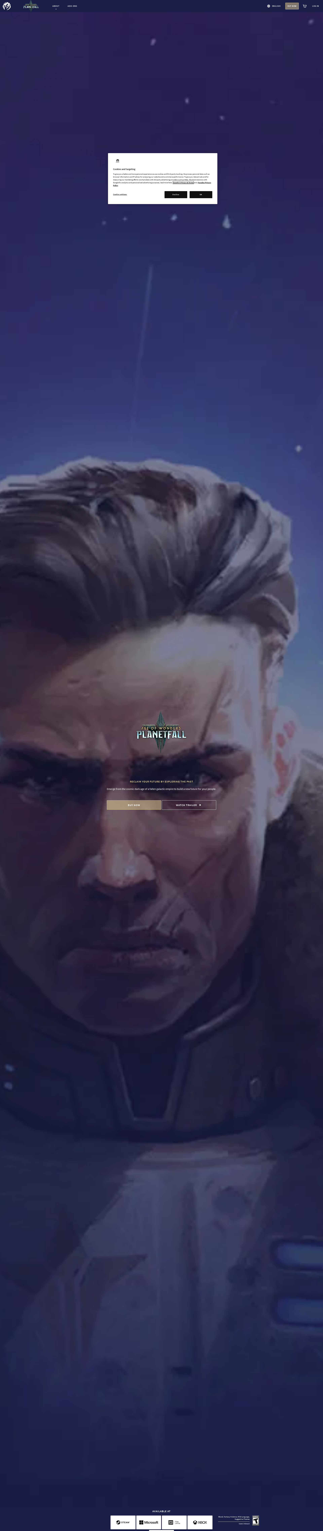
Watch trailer (186, 805)
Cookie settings (120, 194)
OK (201, 194)
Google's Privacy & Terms (183, 182)
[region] (162, 178)
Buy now (292, 6)
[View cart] (304, 6)
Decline (175, 194)
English (276, 6)
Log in (315, 6)
